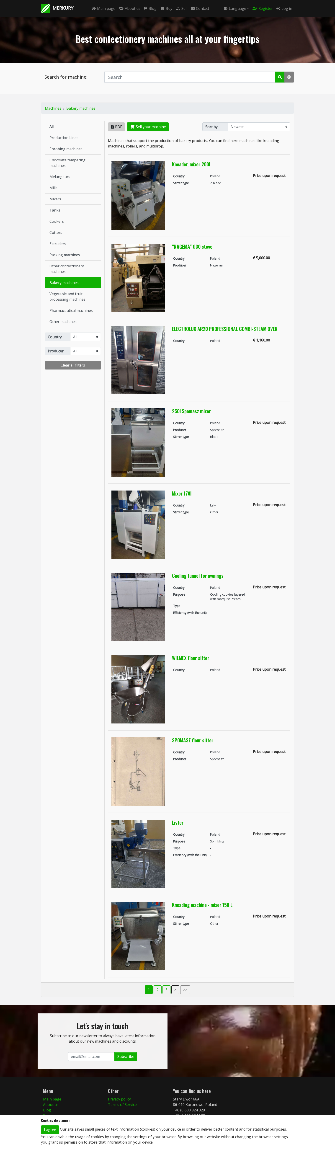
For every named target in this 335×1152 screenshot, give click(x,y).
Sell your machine (151, 126)
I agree (50, 1129)
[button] (280, 77)
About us (132, 8)
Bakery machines (80, 108)
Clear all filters (73, 365)
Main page (106, 8)
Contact (202, 8)
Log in (286, 8)
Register (265, 8)
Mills (53, 187)
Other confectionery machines (66, 268)
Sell (184, 8)
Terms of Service (122, 1104)
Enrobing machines (65, 148)
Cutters (55, 232)
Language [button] (237, 8)
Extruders (57, 243)
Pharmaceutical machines (71, 310)
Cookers (56, 221)
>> (185, 989)
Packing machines (64, 254)
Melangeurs (59, 176)
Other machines (63, 321)
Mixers (55, 198)
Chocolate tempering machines (67, 163)
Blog (153, 8)
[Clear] (289, 77)
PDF (118, 126)
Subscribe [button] (125, 1056)
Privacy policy (119, 1099)
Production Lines (63, 137)
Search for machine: (66, 77)
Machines (53, 108)
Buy (169, 8)
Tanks (54, 210)
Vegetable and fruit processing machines (67, 296)
